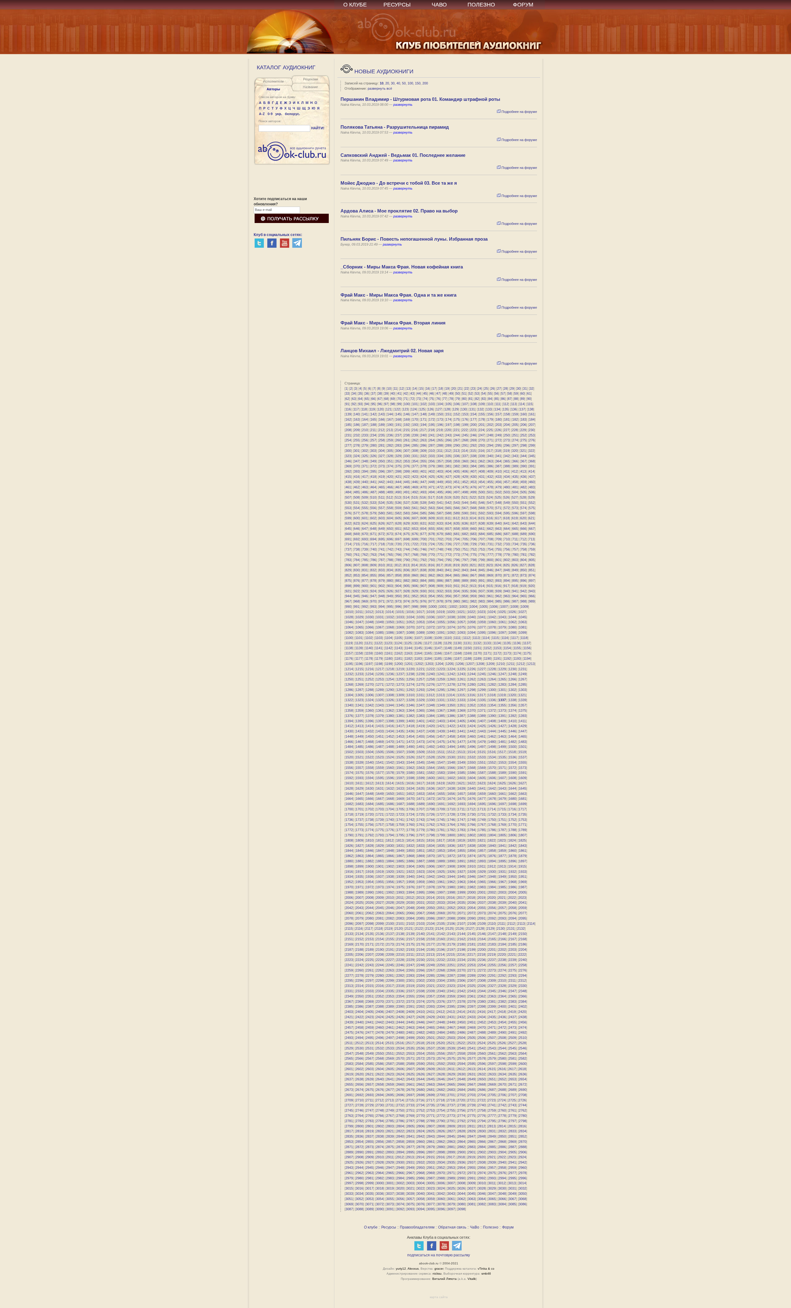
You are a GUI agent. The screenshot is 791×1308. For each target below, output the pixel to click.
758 (523, 549)
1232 (349, 674)
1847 (379, 850)
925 (381, 591)
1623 (481, 783)
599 (348, 518)
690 (532, 534)
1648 (369, 794)
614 (473, 518)
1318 (491, 695)
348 (365, 461)
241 (431, 435)
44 (419, 393)
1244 (471, 674)
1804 (492, 835)
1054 (430, 622)
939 (498, 591)
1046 (349, 622)
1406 (471, 721)
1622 (471, 783)
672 (381, 534)
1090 (430, 632)
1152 (487, 648)
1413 (359, 726)
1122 (378, 643)
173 (440, 419)
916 (498, 586)
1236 (390, 674)
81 (470, 399)
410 (498, 471)
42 (406, 393)
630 (415, 523)
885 (431, 580)
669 (356, 534)
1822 (491, 840)
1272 (390, 684)
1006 (493, 606)
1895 (502, 861)
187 (365, 425)
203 (498, 425)
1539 (359, 762)
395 (373, 471)
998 (415, 606)
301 (356, 450)
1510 (430, 752)
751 (465, 549)
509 (365, 497)
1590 (512, 772)
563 (431, 508)
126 (430, 409)
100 (410, 83)
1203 (429, 664)
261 (406, 440)
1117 (514, 638)
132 (480, 409)
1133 (487, 643)
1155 (517, 648)
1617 (420, 783)
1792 (369, 835)
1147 (438, 648)
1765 (461, 824)
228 (515, 430)
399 (406, 471)
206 (523, 425)
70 (399, 399)
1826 (349, 845)
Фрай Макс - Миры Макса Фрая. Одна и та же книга (398, 295)
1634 (410, 788)
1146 (428, 648)
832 (373, 570)
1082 (349, 632)
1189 (477, 658)
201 (481, 425)
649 (381, 528)
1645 (522, 788)
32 (531, 388)
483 (532, 487)
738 (356, 549)
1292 (410, 690)
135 (505, 409)
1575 (359, 772)
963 (507, 596)
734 (515, 544)
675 (406, 534)
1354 (492, 705)
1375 (522, 710)
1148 (447, 648)
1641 (481, 788)
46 (432, 393)
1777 (400, 830)
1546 (430, 762)
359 (456, 461)
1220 (410, 669)
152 (456, 414)
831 (365, 570)
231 (348, 435)
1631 (379, 788)
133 (489, 409)
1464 (512, 736)
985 (498, 601)
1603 (461, 778)
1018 (430, 612)
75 (432, 399)
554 (356, 508)
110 (490, 404)
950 (398, 596)
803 (515, 560)
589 (456, 513)
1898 (349, 866)
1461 (481, 736)
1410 (512, 721)
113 (513, 404)
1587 (481, 772)
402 (431, 471)
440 (365, 482)
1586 (471, 772)
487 (373, 492)
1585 (461, 772)
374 (390, 466)
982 (473, 601)
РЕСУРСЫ (397, 5)
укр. (278, 114)
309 (423, 450)
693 (365, 539)
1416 (390, 726)
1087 (400, 632)
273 (507, 440)
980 (456, 601)
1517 (501, 752)
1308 (390, 695)
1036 (430, 617)
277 (348, 445)
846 (490, 570)
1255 (400, 679)
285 (415, 445)
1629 (359, 788)
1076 (471, 627)
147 (415, 414)
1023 (481, 612)
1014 (389, 612)
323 (348, 456)
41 (399, 393)
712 (523, 539)
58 (509, 393)
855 (373, 575)
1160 (378, 653)
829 (348, 570)
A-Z (262, 114)
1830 (390, 845)
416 (356, 476)
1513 (461, 752)
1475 (441, 742)
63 (354, 399)
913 (473, 586)
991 (356, 606)
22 (466, 388)
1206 (459, 664)
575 (532, 508)
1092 (451, 632)
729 (473, 544)
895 (515, 580)
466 (390, 487)
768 (415, 554)
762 (365, 554)
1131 (467, 643)
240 (423, 435)
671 (373, 534)
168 (398, 419)
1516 (491, 752)
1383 (420, 716)
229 (523, 430)
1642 (492, 788)
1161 (388, 653)
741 (381, 549)
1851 (420, 850)
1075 (461, 627)
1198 (378, 664)
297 (515, 445)
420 (390, 476)
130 (464, 409)
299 (532, 445)
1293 (420, 690)
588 (448, 513)
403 (440, 471)
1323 (359, 700)
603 (381, 518)
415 (348, 476)
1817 (440, 840)
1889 (441, 861)
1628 (349, 788)
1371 (481, 710)
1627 (522, 783)
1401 (420, 721)
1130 (457, 643)
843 (465, 570)
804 (523, 560)
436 (523, 476)
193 (415, 425)
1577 (379, 772)
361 (473, 461)
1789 (522, 830)
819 (456, 565)
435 (515, 476)
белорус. (292, 114)
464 (373, 487)
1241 (441, 674)
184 (532, 419)
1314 (451, 695)
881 (398, 580)
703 (448, 539)
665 (515, 528)
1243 (461, 674)
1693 (461, 804)
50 (404, 83)
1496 (471, 746)
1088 (410, 632)
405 (456, 471)
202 (490, 425)
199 (465, 425)
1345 (400, 705)
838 (423, 570)
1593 (359, 778)
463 (365, 487)
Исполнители (273, 81)
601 (365, 518)
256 (365, 440)
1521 (359, 757)
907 (423, 586)
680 (448, 534)
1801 (461, 835)
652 (406, 528)
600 (356, 518)
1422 (451, 726)
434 (507, 476)
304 (381, 450)
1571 (502, 768)
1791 (359, 835)
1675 (461, 798)
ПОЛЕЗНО (481, 5)
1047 (359, 622)
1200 (398, 664)
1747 (461, 819)
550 (515, 502)
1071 (420, 627)
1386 (451, 716)
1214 (349, 669)
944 (348, 596)
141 (365, 414)
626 (381, 523)
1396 (369, 721)
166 (381, 419)
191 (398, 425)
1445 (502, 731)
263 (423, 440)
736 (532, 544)
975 (415, 601)
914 (481, 586)
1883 (379, 861)
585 (423, 513)
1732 (492, 814)
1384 (430, 716)
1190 (487, 658)
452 (465, 482)
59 (516, 393)
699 (415, 539)
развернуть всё (380, 88)
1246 (492, 674)
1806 (512, 835)
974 (406, 601)
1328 (410, 700)
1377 (359, 716)
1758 (390, 824)
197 (448, 425)
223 (473, 430)
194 (423, 425)
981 (465, 601)
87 (509, 399)
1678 (492, 798)
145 (398, 414)
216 (414, 430)
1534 (492, 757)
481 (515, 487)
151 (448, 414)
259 (390, 440)
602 (373, 518)
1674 (451, 798)
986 (507, 601)
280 (373, 445)
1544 (410, 762)
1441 (461, 731)
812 (398, 565)
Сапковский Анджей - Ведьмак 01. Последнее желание (403, 155)
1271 (379, 684)
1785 (481, 830)
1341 (359, 705)
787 (381, 560)
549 (507, 502)
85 (496, 399)
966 (532, 596)
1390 (492, 716)
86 (503, 399)
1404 (451, 721)
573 (515, 508)
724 (431, 544)
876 (356, 580)
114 (521, 404)
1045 (522, 617)
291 (465, 445)
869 (490, 575)
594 (498, 513)
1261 (461, 679)
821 (473, 565)
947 (373, 596)
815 (423, 565)
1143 (398, 648)
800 (490, 560)
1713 (481, 809)
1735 (522, 814)
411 (506, 471)
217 (423, 430)
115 (529, 404)
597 (523, 513)
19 (447, 388)
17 (434, 388)
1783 (461, 830)
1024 (491, 612)
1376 (349, 716)
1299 (481, 690)
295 (498, 445)
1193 (517, 658)
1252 (369, 679)
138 (530, 409)
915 (490, 586)
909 (440, 586)
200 (425, 83)
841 (448, 570)
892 (490, 580)
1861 (522, 850)
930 (423, 591)
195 (431, 425)
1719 (359, 814)
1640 (471, 788)
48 (444, 393)
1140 (368, 648)
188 (373, 425)
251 (515, 435)
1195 (349, 664)
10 (381, 83)
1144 (408, 648)
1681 (522, 798)
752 (473, 549)
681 (456, 534)
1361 (379, 710)
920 (531, 586)
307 (406, 450)
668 (348, 534)
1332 (451, 700)
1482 (512, 742)
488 (381, 492)
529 (531, 497)
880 (390, 580)
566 (456, 508)
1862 (349, 856)
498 (465, 492)
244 (456, 435)
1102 (368, 638)
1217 (379, 669)
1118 (524, 638)
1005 (483, 606)
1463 (502, 736)
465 (381, 487)
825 (506, 565)
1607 (502, 778)
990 (348, 606)
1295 (441, 690)
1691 (441, 804)
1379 (379, 716)
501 (490, 492)
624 (365, 523)
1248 (512, 674)
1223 (441, 669)
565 (448, 508)
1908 (451, 866)
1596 (390, 778)
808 (365, 565)
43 (412, 393)
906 (415, 586)
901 (373, 586)
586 (431, 513)
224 (481, 430)
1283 (502, 684)
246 (473, 435)
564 (440, 508)
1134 (497, 643)
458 (515, 482)
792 (423, 560)
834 (390, 570)
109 (481, 404)
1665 (359, 798)
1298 (471, 690)
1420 (430, 726)
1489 (400, 746)
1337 (502, 700)
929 (415, 591)
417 (365, 476)
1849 (400, 850)
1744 (430, 819)
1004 (473, 606)
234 (373, 435)
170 (415, 419)
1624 (491, 783)
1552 (492, 762)
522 (473, 497)
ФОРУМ (523, 5)
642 (515, 523)
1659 (481, 794)
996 (398, 606)
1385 (441, 716)
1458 (451, 736)
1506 (390, 752)
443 (390, 482)
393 (356, 471)
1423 (461, 726)
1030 (369, 617)
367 (523, 461)
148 (423, 414)
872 (515, 575)
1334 (471, 700)
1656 (451, 794)
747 (431, 549)
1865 (379, 856)
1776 (390, 830)
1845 (359, 850)
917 (506, 586)
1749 (481, 819)
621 (531, 518)
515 (414, 497)
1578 (390, 772)
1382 (410, 716)
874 (532, 575)
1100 (349, 638)
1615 (400, 783)
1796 (410, 835)
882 (406, 580)
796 (456, 560)
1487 (379, 746)
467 (398, 487)
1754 (349, 824)
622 (348, 523)
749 (448, 549)
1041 (481, 617)
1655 (441, 794)
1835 (441, 845)
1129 (447, 643)
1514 (471, 752)
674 (398, 534)
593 (490, 513)
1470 (390, 742)
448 (431, 482)
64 (360, 399)
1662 (512, 794)
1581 (420, 772)
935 (465, 591)
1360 (369, 710)
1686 (390, 804)
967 (348, 601)
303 (373, 450)
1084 (369, 632)
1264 (492, 679)
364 (498, 461)
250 (507, 435)
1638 (451, 788)
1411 (522, 721)
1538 (349, 762)
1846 (369, 850)
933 (448, 591)
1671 (420, 798)
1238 (410, 674)
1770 (512, 824)
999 (423, 606)
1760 (410, 824)
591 (473, 513)
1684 (369, 804)
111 (497, 404)
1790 (349, 835)
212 (381, 430)
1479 (481, 742)
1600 (430, 778)
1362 (390, 710)
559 (398, 508)
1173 (507, 653)
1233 (359, 674)
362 (481, 461)
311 (439, 450)
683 (473, 534)
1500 (512, 746)
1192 (507, 658)
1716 (512, 809)
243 (448, 435)
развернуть (402, 104)
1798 (430, 835)
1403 (441, 721)
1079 (502, 627)
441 (373, 482)
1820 (471, 840)
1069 (400, 627)
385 (481, 466)
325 (365, 456)
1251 (359, 679)
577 (356, 513)
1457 (441, 736)
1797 (420, 835)
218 (431, 430)
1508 (410, 752)
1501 (522, 746)
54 (483, 393)
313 (456, 450)
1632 (390, 788)
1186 (447, 658)
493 (423, 492)
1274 (410, 684)
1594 (369, 778)
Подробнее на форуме (519, 112)
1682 (349, 804)
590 (465, 513)
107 (465, 404)
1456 (430, 736)
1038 (451, 617)
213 (389, 430)
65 (367, 399)
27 (499, 388)
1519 (522, 752)
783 (348, 560)
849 (515, 570)
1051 (400, 622)
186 (356, 425)
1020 (451, 612)
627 (390, 523)
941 (515, 591)
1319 (501, 695)
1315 (461, 695)
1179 (378, 658)
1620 (451, 783)
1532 (471, 757)
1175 (527, 653)
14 (415, 388)
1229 (502, 669)
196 (440, 425)
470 (423, 487)
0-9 (270, 114)
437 (532, 476)
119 (372, 409)
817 (439, 565)
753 (481, 549)
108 (473, 404)
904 (398, 586)
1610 (349, 783)
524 (490, 497)
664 (507, 528)
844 (473, 570)
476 (473, 487)
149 (431, 414)
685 (490, 534)
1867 (400, 856)
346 (348, 461)
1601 (441, 778)
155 (481, 414)
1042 (492, 617)
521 (464, 497)
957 (456, 596)
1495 (461, 746)
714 (348, 544)
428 (456, 476)
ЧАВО (439, 5)
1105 (398, 638)
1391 (502, 716)
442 (381, 482)
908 (431, 586)
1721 (379, 814)
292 (473, 445)
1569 (481, 768)
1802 (471, 835)
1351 (461, 705)
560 (406, 508)
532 (365, 502)
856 (381, 575)
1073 (441, 627)
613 (464, 518)
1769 (502, 824)
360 (465, 461)
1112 (466, 638)
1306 (369, 695)
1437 (420, 731)
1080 (512, 627)
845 (481, 570)
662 (490, 528)
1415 (379, 726)
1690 (430, 804)
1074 (451, 627)
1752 (512, 819)
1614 (389, 783)
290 (456, 445)
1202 (419, 664)
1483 (522, 742)
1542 (390, 762)
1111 (457, 638)
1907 (441, 866)
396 (381, 471)
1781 (441, 830)
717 (373, 544)
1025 (501, 612)
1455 (420, 736)
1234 (369, 674)
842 (456, 570)
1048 (369, 622)
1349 (441, 705)
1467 (359, 742)
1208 (480, 664)
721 (406, 544)
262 (415, 440)
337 (465, 456)
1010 (349, 612)
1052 (410, 622)
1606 (492, 778)
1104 (388, 638)
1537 (522, 757)
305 (390, 450)
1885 (400, 861)
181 (507, 419)
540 (431, 502)
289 (448, 445)
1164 (418, 653)
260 (398, 440)
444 (398, 482)
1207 (470, 664)
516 (423, 497)
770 (431, 554)
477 (481, 487)
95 (373, 404)
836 (406, 570)
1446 (512, 731)
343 (515, 456)
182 (515, 419)
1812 (389, 840)
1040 (471, 617)
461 (348, 487)
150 (418, 83)
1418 (410, 726)
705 (465, 539)
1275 (420, 684)
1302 (512, 690)
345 (532, 456)
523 (481, 497)
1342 (369, 705)
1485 (359, 746)
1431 (359, 731)
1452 (390, 736)
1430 (349, 731)
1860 (512, 850)
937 (481, 591)
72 (412, 399)
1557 (359, 768)
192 (406, 425)
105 (448, 404)
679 (440, 534)
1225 (461, 669)
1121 (368, 643)
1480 (492, 742)
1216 (369, 669)
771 (440, 554)
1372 (492, 710)
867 (473, 575)
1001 (442, 606)
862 (431, 575)
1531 (461, 757)
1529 (441, 757)
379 (431, 466)
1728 (451, 814)
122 (397, 409)
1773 (359, 830)
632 (431, 523)
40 (398, 83)
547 (490, 502)
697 (398, 539)
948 (381, 596)
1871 (441, 856)
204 (507, 425)
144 (390, 414)
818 (448, 565)
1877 (502, 856)
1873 (461, 856)
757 (515, 549)
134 (497, 409)
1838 (471, 845)
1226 (471, 669)
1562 (410, 768)
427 (448, 476)
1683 (359, 804)
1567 (461, 768)
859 (406, 575)
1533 (481, 757)
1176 (349, 658)
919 (523, 586)
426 (440, 476)
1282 (492, 684)
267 (456, 440)
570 (490, 508)
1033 (400, 617)
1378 (369, 716)
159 (515, 414)
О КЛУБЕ (355, 5)
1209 (490, 664)
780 (515, 554)
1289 (379, 690)
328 (390, 456)
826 (515, 565)
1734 (512, 814)
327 (381, 456)
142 (373, 414)
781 (523, 554)
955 (440, 596)
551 (523, 502)
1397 (379, 721)
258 (381, 440)
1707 (420, 809)
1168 (457, 653)
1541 (379, 762)
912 (464, 586)
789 (398, 560)
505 (523, 492)
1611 (359, 783)
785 (365, 560)
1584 (451, 772)
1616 (410, 783)
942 (523, 591)
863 (440, 575)
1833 (420, 845)
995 (390, 606)
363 (490, 461)
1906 (430, 866)
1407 (481, 721)
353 (406, 461)
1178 (368, 658)
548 (498, 502)
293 (481, 445)
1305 (359, 695)
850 (523, 570)
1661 (502, 794)
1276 (430, 684)
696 (390, 539)
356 (431, 461)
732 (498, 544)
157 (498, 414)
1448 (349, 736)
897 (532, 580)
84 (490, 399)
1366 (430, 710)
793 (431, 560)
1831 (400, 845)
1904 (410, 866)
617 (498, 518)
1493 (441, 746)
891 (481, 580)
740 (373, 549)
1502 (349, 752)
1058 (471, 622)
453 (473, 482)
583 (406, 513)
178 (481, 419)
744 (406, 549)
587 (440, 513)
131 (472, 409)
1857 (481, 850)
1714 (491, 809)
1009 (524, 606)
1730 (471, 814)
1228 (492, 669)
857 (390, 575)
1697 (502, 804)
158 (507, 414)
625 (373, 523)
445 (406, 482)
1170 (477, 653)
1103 (378, 638)
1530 (451, 757)
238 (406, 435)
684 (481, 534)
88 (516, 399)
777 (490, 554)
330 (406, 456)
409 (490, 471)
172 (431, 419)
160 (523, 414)
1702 (369, 809)
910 (448, 586)
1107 (418, 638)
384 (473, 466)
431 (481, 476)
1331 (441, 700)
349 (373, 461)
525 (498, 497)
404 (448, 471)
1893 (481, 861)
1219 (400, 669)
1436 (410, 731)
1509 (420, 752)
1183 (418, 658)
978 (440, 601)
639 (490, 523)
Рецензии (310, 79)
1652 (410, 794)
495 (440, 492)
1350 (451, 705)
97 (386, 404)
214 (398, 430)
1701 (359, 809)
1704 (390, 809)
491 (406, 492)
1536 (512, 757)
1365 (420, 710)
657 (448, 528)
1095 (481, 632)
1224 (451, 669)
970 (373, 601)
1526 (410, 757)
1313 (440, 695)
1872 (451, 856)
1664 (349, 798)
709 (498, 539)
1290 (390, 690)
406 (465, 471)
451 (456, 482)
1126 (417, 643)
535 (390, 502)
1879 (522, 856)
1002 (453, 606)
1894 (492, 861)
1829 (379, 845)
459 (523, 482)
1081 (522, 627)
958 (465, 596)
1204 (439, 664)
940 (507, 591)
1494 (451, 746)
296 (507, 445)
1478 (471, 742)
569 (481, 508)
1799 (441, 835)
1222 (430, 669)
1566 (451, 768)
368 (532, 461)
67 (380, 399)
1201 (408, 664)
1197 (368, 664)
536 (398, 502)
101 (415, 404)
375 (398, 466)
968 (356, 601)
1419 (420, 726)
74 (425, 399)
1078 (492, 627)
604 (390, 518)
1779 (420, 830)
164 (365, 419)
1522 (369, 757)
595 (507, 513)
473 (448, 487)
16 (427, 388)
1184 (428, 658)
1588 (492, 772)
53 (477, 393)
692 (356, 539)
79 (457, 399)
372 (373, 466)
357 (440, 461)
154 (473, 414)
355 (423, 461)
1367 (441, 710)
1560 (390, 768)
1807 (522, 835)
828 (531, 565)
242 (440, 435)
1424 (471, 726)
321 (523, 450)
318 (498, 450)
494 (431, 492)
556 (373, 508)
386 (490, 466)
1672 (430, 798)
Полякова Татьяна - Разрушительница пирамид (395, 127)
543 (456, 502)
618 (506, 518)
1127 (427, 643)
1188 (467, 658)
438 (348, 482)
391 (532, 466)
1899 (359, 866)
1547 (441, 762)
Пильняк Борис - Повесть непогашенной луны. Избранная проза (414, 239)
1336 (492, 700)
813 (406, 565)
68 (386, 399)
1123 (388, 643)
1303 (522, 690)
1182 (408, 658)
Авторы (273, 89)
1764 (451, 824)
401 (423, 471)
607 (415, 518)
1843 (522, 845)
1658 (471, 794)
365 (507, 461)
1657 (461, 794)
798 (473, 560)
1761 (420, 824)
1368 (451, 710)
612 (456, 518)
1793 (379, 835)
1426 (492, 726)
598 (532, 513)
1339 (522, 700)
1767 (481, 824)
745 (415, 549)
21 (460, 388)
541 (440, 502)
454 (481, 482)
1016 (410, 612)
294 (490, 445)
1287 (359, 690)
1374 (512, 710)
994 (381, 606)
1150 (467, 648)
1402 (430, 721)
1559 (379, 768)
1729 (461, 814)
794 (440, 560)
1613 (379, 783)
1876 (492, 856)
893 (498, 580)
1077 (481, 627)
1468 (369, 742)
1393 (522, 716)
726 (448, 544)
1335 (481, 700)
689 (523, 534)
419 (381, 476)
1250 (349, 679)
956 (448, 596)
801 (498, 560)
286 (423, 445)
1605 (481, 778)
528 (523, 497)
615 (481, 518)
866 (465, 575)
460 (532, 482)
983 (481, 601)
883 (415, 580)
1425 (481, 726)
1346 (410, 705)
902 (381, 586)
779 (507, 554)
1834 (430, 845)
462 (356, 487)
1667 (379, 798)
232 (356, 435)
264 (431, 440)
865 (456, 575)
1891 (461, 861)
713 (531, 539)
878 (373, 580)
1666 (369, 798)
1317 (481, 695)
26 (492, 388)
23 (473, 388)
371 (365, 466)
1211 (510, 664)
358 (448, 461)
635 (456, 523)
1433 (379, 731)
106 (456, 404)
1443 (481, 731)
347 (356, 461)
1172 (497, 653)
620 (523, 518)
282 (390, 445)
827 (523, 565)
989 (532, 601)
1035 (420, 617)
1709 (441, 809)
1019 (440, 612)
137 (522, 409)
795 (448, 560)
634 (448, 523)
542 (448, 502)
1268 (349, 684)
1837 (461, 845)
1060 (492, 622)
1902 (390, 866)
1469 (379, 742)
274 (515, 440)
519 (448, 497)
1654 (430, 794)
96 (380, 404)
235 (381, 435)
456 (498, 482)
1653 (420, 794)
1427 (502, 726)
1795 (400, 835)
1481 (502, 742)
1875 (481, 856)
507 (348, 497)
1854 (451, 850)
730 (481, 544)
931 (431, 591)
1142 (388, 648)
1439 (441, 731)
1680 (512, 798)
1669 (400, 798)
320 (515, 450)
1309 (400, 695)
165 (373, 419)
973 (398, 601)
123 (405, 409)
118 (364, 409)
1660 (492, 794)
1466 (349, 742)
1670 (410, 798)
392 (348, 471)
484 (348, 492)
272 (498, 440)
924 (373, 591)
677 (423, 534)
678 (431, 534)
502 (498, 492)
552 (532, 502)
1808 (349, 840)
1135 (506, 643)
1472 (410, 742)
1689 (420, 804)
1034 (410, 617)
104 (440, 404)
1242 (451, 674)
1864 (369, 856)
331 (415, 456)
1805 (502, 835)
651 (398, 528)
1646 (349, 794)
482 (523, 487)
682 (465, 534)
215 (406, 430)
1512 (451, 752)
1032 (390, 617)
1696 (492, 804)
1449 (359, 736)
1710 (451, 809)
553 (348, 508)
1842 (512, 845)
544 (465, 502)
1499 (502, 746)
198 (456, 425)
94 (367, 404)
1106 (408, 638)
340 (490, 456)
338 (473, 456)
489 (390, 492)
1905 (420, 866)
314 (464, 450)
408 (481, 471)
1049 (379, 622)
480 (507, 487)
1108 (428, 638)
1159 (368, 653)
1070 (410, 627)
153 (465, 414)
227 (506, 430)
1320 (512, 695)
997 (406, 606)
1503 (359, 752)
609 (431, 518)
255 (356, 440)
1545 (420, 762)
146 (406, 414)
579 (373, 513)
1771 (522, 824)
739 (365, 549)
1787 (502, 830)
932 (440, 591)
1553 (502, 762)
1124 (398, 643)
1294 (430, 690)
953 (423, 596)
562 (423, 508)
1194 (527, 658)
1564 (430, 768)
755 (498, 549)
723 (423, 544)
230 (531, 430)
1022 (471, 612)
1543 (400, 762)
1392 (512, 716)
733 (507, 544)
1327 (400, 700)
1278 (451, 684)
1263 (481, 679)
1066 (369, 627)
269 (473, 440)
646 (356, 528)
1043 (502, 617)
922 (356, 591)
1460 (471, 736)
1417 (400, 726)
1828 (369, 845)
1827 (359, 845)
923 (365, 591)
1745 (441, 819)
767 (406, 554)
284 (406, 445)
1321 (522, 695)
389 (515, 466)
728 (465, 544)
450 (448, 482)
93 (360, 404)
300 (348, 450)
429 (465, 476)
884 (423, 580)
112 (505, 404)
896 (523, 580)
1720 (369, 814)
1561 (400, 768)
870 (498, 575)
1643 (502, 788)
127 (439, 409)
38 (380, 393)
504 (515, 492)
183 (523, 419)
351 (390, 461)
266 (448, 440)
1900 (369, 866)
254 (348, 440)
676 (415, 534)
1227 (481, 669)
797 (465, 560)
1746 (451, 819)
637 (473, 523)
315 (473, 450)
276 (532, 440)
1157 (349, 653)
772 (448, 554)
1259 (441, 679)
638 (481, 523)
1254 (390, 679)
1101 (358, 638)
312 (448, 450)
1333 (461, 700)
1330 (430, 700)
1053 (420, 622)
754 (490, 549)
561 (415, 508)
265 (440, 440)
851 (532, 570)
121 (388, 409)
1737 (359, 819)
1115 (495, 638)
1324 (369, 700)
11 (395, 388)
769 (423, 554)
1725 (420, 814)
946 (365, 596)
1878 (512, 856)
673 (390, 534)
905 (406, 586)
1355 (502, 705)
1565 (441, 768)
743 (398, 549)
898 (348, 586)
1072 (430, 627)
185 (348, 425)
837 (415, 570)
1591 (522, 772)
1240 (430, 674)
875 (348, 580)
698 (406, 539)
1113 (476, 638)
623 (356, 523)
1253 (379, 679)
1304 (349, 695)
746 (423, 549)
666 (523, 528)
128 (447, 409)
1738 (369, 819)
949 (390, 596)
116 (348, 409)
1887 (420, 861)
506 (532, 492)
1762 (430, 824)
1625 (501, 783)
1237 (400, 674)
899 (356, 586)
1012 (369, 612)
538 (415, 502)
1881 (359, 861)
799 (481, 560)
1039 (461, 617)
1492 (430, 746)
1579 (400, 772)
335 (448, 456)
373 (381, 466)
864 (448, 575)
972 (390, 601)
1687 (400, 804)
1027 (522, 612)
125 (422, 409)
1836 (451, 845)
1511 (440, 752)
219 (439, 430)
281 (381, 445)
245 (465, 435)
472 (440, 487)
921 (348, 591)
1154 (507, 648)
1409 (502, 721)
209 (356, 430)
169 (406, 419)
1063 (522, 622)
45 (425, 393)
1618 (430, 783)
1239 (420, 674)
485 (356, 492)
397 (390, 471)
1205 (449, 664)
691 (348, 539)
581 (390, 513)
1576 (369, 772)
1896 (512, 861)
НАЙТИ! (317, 128)
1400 (410, 721)
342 (507, 456)
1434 (390, 731)
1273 (400, 684)
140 (356, 414)
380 (440, 466)
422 (406, 476)
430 (473, 476)
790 (406, 560)
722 (415, 544)
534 (381, 502)
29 (512, 388)
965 (523, 596)
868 (481, 575)
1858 (492, 850)
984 (490, 601)
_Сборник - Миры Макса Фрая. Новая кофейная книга (402, 266)
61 (529, 393)
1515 (481, 752)
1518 (512, 752)
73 (419, 399)
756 (507, 549)
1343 (379, 705)
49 (451, 393)
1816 (430, 840)
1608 (512, 778)
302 (365, 450)
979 (448, 601)
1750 (492, 819)
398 (398, 471)
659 (465, 528)
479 (498, 487)
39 (386, 393)
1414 (369, 726)
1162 (398, 653)
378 (423, 466)
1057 (461, 622)
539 (423, 502)
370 (356, 466)
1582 (430, 772)
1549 (461, 762)
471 (431, 487)
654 (423, 528)
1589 (502, 772)
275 (523, 440)
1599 (420, 778)
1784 (471, 830)
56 (496, 393)
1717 (522, 809)
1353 (481, 705)
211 (373, 430)
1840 (492, 845)
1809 (359, 840)
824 (498, 565)
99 (399, 404)
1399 (400, 721)
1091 (441, 632)
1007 (504, 606)
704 (456, 539)
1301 (502, 690)
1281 (481, 684)
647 (365, 528)
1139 (358, 648)
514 (406, 497)
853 (356, 575)
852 (348, 575)
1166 (438, 653)
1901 (379, 866)
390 (523, 466)
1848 (390, 850)
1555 (522, 762)
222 (464, 430)
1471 (400, 742)
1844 (349, 850)
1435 (400, 731)
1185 (438, 658)
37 (373, 393)
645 (348, 528)
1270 (369, 684)
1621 (461, 783)
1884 (390, 861)
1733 (502, 814)
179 (490, 419)
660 (473, 528)
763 (373, 554)
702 (440, 539)
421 (398, 476)
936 (473, 591)
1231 (522, 669)
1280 (471, 684)
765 (390, 554)
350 (381, 461)
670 (365, 534)
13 (408, 388)
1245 (481, 674)
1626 (512, 783)
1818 (451, 840)
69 (393, 399)
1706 (410, 809)
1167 (447, 653)
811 (389, 565)
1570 (492, 768)
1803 (481, 835)
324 (356, 456)
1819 (461, 840)
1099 (522, 632)
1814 (410, 840)
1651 (400, 794)
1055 (441, 622)
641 (507, 523)
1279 (461, 684)
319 (506, 450)
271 (490, 440)
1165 (428, 653)
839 (431, 570)
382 (456, 466)
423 (415, 476)
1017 (420, 612)
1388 (471, 716)
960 (481, 596)
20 (387, 83)
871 (507, 575)
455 (490, 482)
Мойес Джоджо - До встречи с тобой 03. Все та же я (399, 183)
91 (347, 404)
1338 (512, 700)
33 (347, 393)
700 (423, 539)
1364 (410, 710)
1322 (349, 700)
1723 (400, 814)
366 (515, 461)
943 (532, 591)
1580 (410, 772)
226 (498, 430)
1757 (379, 824)
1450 (369, 736)
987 (515, 601)
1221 (420, 669)
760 (348, 554)
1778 (410, 830)
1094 (471, 632)
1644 (512, 788)
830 (356, 570)
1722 (390, 814)
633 (440, 523)
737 (348, 549)
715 (356, 544)
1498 (492, 746)
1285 (522, 684)
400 (415, 471)
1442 (471, 731)
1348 (430, 705)
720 (398, 544)
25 (486, 388)
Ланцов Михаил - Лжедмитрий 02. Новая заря (392, 350)
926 (390, 591)
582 (398, 513)
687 (507, 534)
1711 (461, 809)
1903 (400, 866)
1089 (420, 632)
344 (523, 456)
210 (365, 430)
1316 (471, 695)
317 (490, 450)
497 (456, 492)
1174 (517, 653)
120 (380, 409)
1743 (420, 819)
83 (483, 399)
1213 (531, 664)
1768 (492, 824)
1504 (369, 752)
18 (440, 388)
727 (456, 544)
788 (390, 560)
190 (390, 425)
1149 (457, 648)
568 (473, 508)
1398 (390, 721)
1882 (369, 861)
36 (367, 393)
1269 (359, 684)
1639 (461, 788)
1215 (359, 669)
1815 (420, 840)
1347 (420, 705)
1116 (504, 638)
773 (456, 554)
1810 (369, 840)
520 (456, 497)
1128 (437, 643)
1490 (410, 746)
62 (347, 399)
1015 (400, 612)
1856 (471, 850)
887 (448, 580)
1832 (410, 845)
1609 (522, 778)
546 (481, 502)
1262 (471, 679)
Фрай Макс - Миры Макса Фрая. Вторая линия (393, 322)
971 (381, 601)
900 (365, 586)
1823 (501, 840)
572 (507, 508)
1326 (390, 700)
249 (498, 435)
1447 (522, 731)
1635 (420, 788)
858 (398, 575)
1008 (514, 606)
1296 (451, 690)
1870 (430, 856)
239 (415, 435)
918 (515, 586)
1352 (471, 705)
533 (373, 502)
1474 (430, 742)
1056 (451, 622)
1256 (410, 679)
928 (406, 591)
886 (440, 580)
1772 (349, 830)
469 (415, 487)
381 (448, 466)
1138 (349, 648)
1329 (420, 700)
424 (423, 476)
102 (423, 404)
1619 (440, 783)
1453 (400, 736)
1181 (398, 658)
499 (473, 492)
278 (356, 445)
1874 (471, 856)
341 (498, 456)
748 (440, 549)
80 (464, 399)
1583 (441, 772)
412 (515, 471)
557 (381, 508)
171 (423, 419)
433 (498, 476)
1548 (451, 762)
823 (490, 565)
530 (348, 502)
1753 (522, 819)
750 (456, 549)
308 (415, 450)
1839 (481, 845)
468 (406, 487)
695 (381, 539)
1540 (369, 762)
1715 (501, 809)
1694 (471, 804)
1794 (390, 835)
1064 (349, 627)
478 (490, 487)
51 (464, 393)
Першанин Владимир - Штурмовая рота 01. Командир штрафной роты (420, 99)
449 (440, 482)
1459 (461, 736)
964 (515, 596)
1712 (471, 809)
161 (532, 414)
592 (481, 513)
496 (448, 492)
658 (456, 528)
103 (431, 404)
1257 (420, 679)
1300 (492, 690)
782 (532, 554)
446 (415, 482)
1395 (359, 721)
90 (529, 399)
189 (381, 425)
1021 (461, 612)
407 (473, 471)
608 (423, 518)
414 (531, 471)
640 (498, 523)
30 (393, 83)
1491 (420, 746)
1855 (461, 850)
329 (398, 456)
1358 (349, 710)
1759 (400, 824)
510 (373, 497)
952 (415, 596)
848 (507, 570)
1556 (349, 768)
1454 (410, 736)
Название (310, 87)
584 (415, 513)
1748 (471, 819)
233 (365, 435)
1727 (441, 814)
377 (415, 466)
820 (464, 565)
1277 (441, 684)
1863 (359, 856)
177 (473, 419)
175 (456, 419)
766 (398, 554)
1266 (512, 679)
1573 (522, 768)
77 (444, 399)
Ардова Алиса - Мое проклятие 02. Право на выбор (399, 210)
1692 (451, 804)
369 (348, 466)
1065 (359, 627)
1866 (390, 856)
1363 (400, 710)
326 (373, 456)
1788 (512, 830)
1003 (463, 606)
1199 (388, 664)
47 (438, 393)
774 (465, 554)
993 (373, 606)
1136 (516, 643)
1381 (400, 716)
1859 (502, 850)
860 (415, 575)
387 (498, 466)
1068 (390, 627)
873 (523, 575)
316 (481, 450)
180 (498, 419)
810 (381, 565)
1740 (390, 819)
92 (354, 404)
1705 (400, 809)
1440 (451, 731)
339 (481, 456)
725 (440, 544)
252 (523, 435)
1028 (349, 617)
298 (523, 445)
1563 (420, 768)
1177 (358, 658)
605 (398, 518)
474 (456, 487)
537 (406, 502)
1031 (379, 617)
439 (356, 482)
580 (381, 513)
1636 (430, 788)
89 (522, 399)
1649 (379, 794)
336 (456, 456)
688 (515, 534)
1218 (390, 669)
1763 (441, 824)
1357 (522, 705)
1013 (379, 612)
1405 (461, 721)
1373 (502, 710)
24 (479, 388)
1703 (379, 809)
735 (523, 544)
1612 (369, 783)
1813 (400, 840)
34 (354, 393)
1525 (400, 757)
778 (498, 554)
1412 (349, 726)
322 (531, 450)
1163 (408, 653)
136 (514, 409)
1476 (451, 742)
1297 (461, 690)
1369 (461, 710)
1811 (379, 840)
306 (398, 450)
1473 (420, 742)
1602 (451, 778)
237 (398, 435)
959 (473, 596)
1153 (497, 648)
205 (515, 425)
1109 (438, 638)
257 (373, 440)
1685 (379, 804)
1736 (349, 819)
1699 (522, 804)
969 (365, 601)
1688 (410, 804)
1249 (522, 674)
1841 (502, 845)
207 (532, 425)
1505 (379, 752)
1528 (430, 757)
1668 (390, 798)
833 (381, 570)
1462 (492, 736)
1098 (512, 632)
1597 (400, 778)
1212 (520, 664)
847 (498, 570)
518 (439, 497)
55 (490, 393)
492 (415, 492)
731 (490, 544)
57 (503, 393)
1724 (410, 814)
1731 (481, 814)
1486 (369, 746)
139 (348, 414)
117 (356, 409)
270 (481, 440)
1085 (379, 632)
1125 (408, 643)
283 (398, 445)
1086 (390, 632)
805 (532, 560)
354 (415, 461)
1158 (358, 653)
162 (348, 419)
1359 (359, 710)
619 (515, 518)
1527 (420, 757)
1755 (359, 824)
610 (440, 518)
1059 (481, 622)
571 (498, 508)
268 (465, 440)
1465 (522, 736)
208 (348, 430)
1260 (451, 679)
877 (365, 580)
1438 (430, 731)
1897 (522, 861)
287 (431, 445)
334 (440, 456)
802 (507, 560)
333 (431, 456)
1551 (481, 762)
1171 (487, 653)
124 (414, 409)
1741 (400, 819)
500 (481, 492)
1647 (359, 794)
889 (465, 580)
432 (490, 476)
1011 (359, 612)
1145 (418, 648)
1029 (359, 617)
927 (398, 591)
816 (431, 565)
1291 (400, 690)
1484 (349, 746)
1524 (390, 757)
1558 (369, 768)
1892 (471, 861)
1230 (512, 669)
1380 (390, 716)
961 (490, 596)
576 (348, 513)
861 (423, 575)
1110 (447, 638)
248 (490, 435)
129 (455, 409)
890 (473, 580)
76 (438, 399)
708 (490, 539)
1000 (432, 606)
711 (515, 539)
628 (398, 523)
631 (423, 523)
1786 (492, 830)
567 (465, 508)
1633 (400, 788)
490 (398, 492)
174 (448, 419)
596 (515, 513)
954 (431, 596)
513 (398, 497)
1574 (349, 772)
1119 (348, 643)
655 (431, 528)
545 (473, 502)
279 (365, 445)
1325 (379, 700)
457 (507, 482)
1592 (349, 778)
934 (456, 591)
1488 (390, 746)
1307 (379, 695)
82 (477, 399)
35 (360, 393)
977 (431, 601)
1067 (379, 627)
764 (381, 554)
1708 (430, 809)
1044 (512, 617)
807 (356, 565)
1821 (481, 840)
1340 (349, 705)
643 (523, 523)
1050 (390, 622)
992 (365, 606)
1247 (502, 674)
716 (365, 544)
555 (365, 508)
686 (498, 534)
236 (390, 435)
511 (381, 497)
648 (373, 528)
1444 (492, 731)
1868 (410, 856)
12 (402, 388)
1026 (512, 612)
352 (398, 461)
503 (507, 492)
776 (481, 554)
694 (373, 539)
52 (470, 393)
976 (423, 601)
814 (414, 565)
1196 (358, 664)
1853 (441, 850)
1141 (378, 648)
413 (523, 471)
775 (473, 554)
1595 (379, 778)
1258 (430, 679)
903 (390, 586)
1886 (410, 861)
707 (481, 539)
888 (456, 580)
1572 (512, 768)
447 (423, 482)
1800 (451, 835)
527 (515, 497)
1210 (500, 664)
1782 (451, 830)
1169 (467, 653)
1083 (359, 632)
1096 (492, 632)
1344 (390, 705)
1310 (410, 695)
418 (373, 476)
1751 (502, 819)
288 (440, 445)
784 (356, 560)
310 (431, 450)
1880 (349, 861)
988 (523, 601)
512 (389, 497)
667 (532, 528)
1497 (481, 746)
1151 (477, 648)
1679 (502, 798)
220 (448, 430)
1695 (481, 804)
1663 (522, 794)
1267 (522, 679)
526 (506, 497)
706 (473, 539)
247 (481, 435)
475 (465, 487)
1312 (430, 695)
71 (406, 399)
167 (390, 419)
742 (390, 549)
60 (522, 393)
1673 (441, 798)
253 (532, 435)
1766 (471, 824)
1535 (502, 757)
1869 (420, 856)
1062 (512, 622)
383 (465, 466)
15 (421, 388)
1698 (512, 804)
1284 (512, 684)
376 (406, 466)
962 (498, 596)
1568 (471, 768)
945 (356, 596)
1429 (522, 726)
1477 (461, 742)
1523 (379, 757)
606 (406, 518)
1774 (369, 830)
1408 (492, 721)
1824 (512, 840)
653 (415, 528)
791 (415, 560)
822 (481, 565)
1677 (481, 798)
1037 (441, 617)
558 (390, 508)
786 (373, 560)
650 (390, 528)
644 (532, 523)
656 (440, 528)
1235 (379, 674)
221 (456, 430)
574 (523, 508)
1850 (410, 850)
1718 (349, 814)
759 (532, 549)
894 (507, 580)
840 (440, 570)
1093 (461, 632)
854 (365, 575)
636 (465, 523)
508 (356, 497)
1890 (451, 861)
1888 (430, 861)
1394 (349, 721)
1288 (369, 690)
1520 (349, 757)
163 (356, 419)
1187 (457, 658)
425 (431, 476)
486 (365, 492)
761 (356, 554)
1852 (430, 850)
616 (490, 518)
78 (451, 399)
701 (431, 539)
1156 (527, 648)
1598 (410, 778)
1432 (369, 731)
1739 (379, 819)
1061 (502, 622)
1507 (400, 752)
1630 (369, 788)
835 (398, 570)
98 (393, 404)
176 (465, 419)
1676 (471, 798)
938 (490, 591)
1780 (430, 830)
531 (356, 502)
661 (481, 528)
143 (381, 414)
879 (381, 580)
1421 (441, 726)
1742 (410, 819)
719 (390, 544)
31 (525, 388)
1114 (485, 638)
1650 (390, 794)
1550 (471, 762)
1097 (502, 632)
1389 (481, 716)
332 (423, 456)
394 (365, 471)
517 (431, 497)
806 (348, 565)
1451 (379, 736)
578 (365, 513)
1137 (526, 643)
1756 (369, 824)
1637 (441, 788)
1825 (522, 840)
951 (406, 596)
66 (373, 399)
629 (406, 523)
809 (373, 565)
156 (490, 414)
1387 (461, 716)
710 (507, 539)
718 (381, 544)
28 (505, 388)
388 (507, 466)
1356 (512, 705)
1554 (512, 762)
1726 (430, 814)
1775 (379, 830)
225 (490, 430)
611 (448, 518)
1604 (471, 778)
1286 (349, 690)
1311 (420, 695)
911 (456, 586)
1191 (497, 658)
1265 (502, 679)
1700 (349, 809)
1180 (388, 658)
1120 (358, 643)
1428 (512, 726)
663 (498, 528)
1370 (471, 710)
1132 (477, 643)
